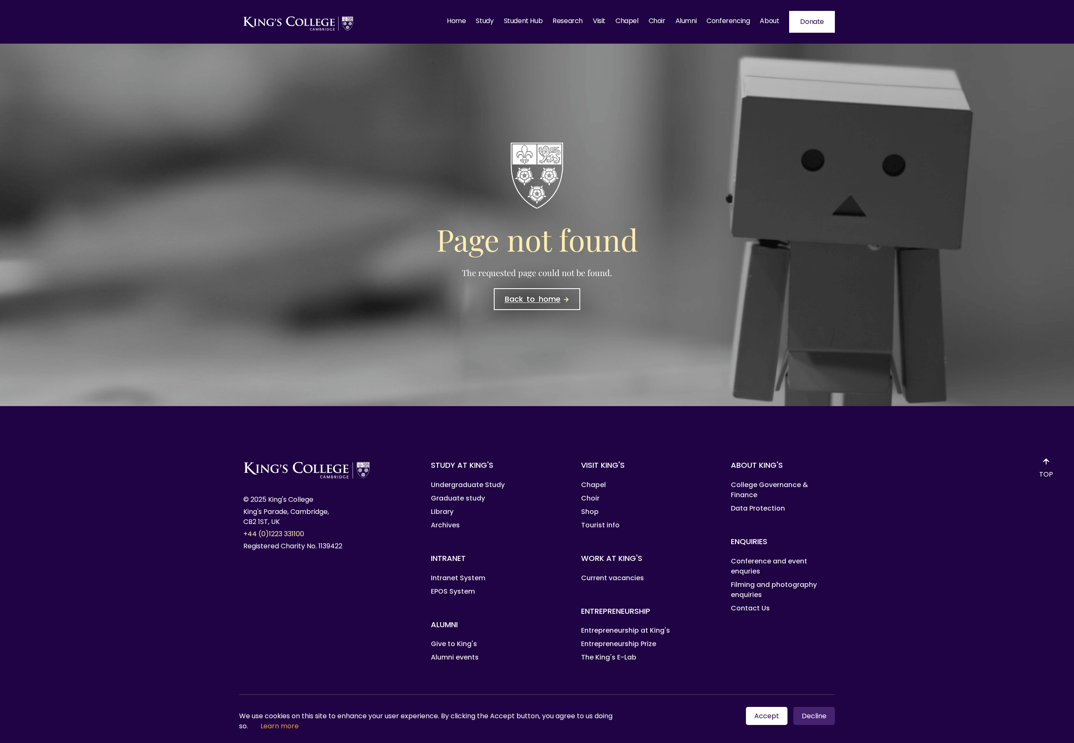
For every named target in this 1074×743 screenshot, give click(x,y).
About (769, 21)
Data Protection (758, 508)
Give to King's (454, 644)
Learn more (280, 726)
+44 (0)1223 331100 (273, 534)
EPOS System (453, 591)
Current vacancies (612, 578)
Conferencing (728, 21)
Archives (445, 525)
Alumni (686, 21)
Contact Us (750, 608)
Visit (599, 21)
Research (568, 21)
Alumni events (455, 657)
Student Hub (523, 21)
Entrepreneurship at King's (625, 630)
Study (484, 21)
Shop (590, 511)
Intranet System (458, 578)
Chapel (627, 21)
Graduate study (458, 498)
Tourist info (600, 525)
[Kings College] (298, 21)
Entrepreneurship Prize (618, 644)
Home (456, 21)
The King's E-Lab (608, 657)
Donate (812, 21)
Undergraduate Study (468, 485)
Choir (657, 21)
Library (442, 511)
